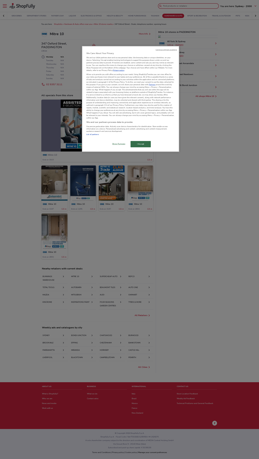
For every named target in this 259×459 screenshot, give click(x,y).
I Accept (140, 144)
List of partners (92, 134)
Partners (152, 84)
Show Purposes (118, 144)
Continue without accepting (166, 50)
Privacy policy (118, 70)
